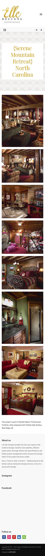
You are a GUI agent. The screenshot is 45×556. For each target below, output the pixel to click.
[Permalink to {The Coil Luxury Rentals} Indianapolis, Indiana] (41, 30)
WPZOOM (12, 552)
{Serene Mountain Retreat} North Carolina (22, 61)
